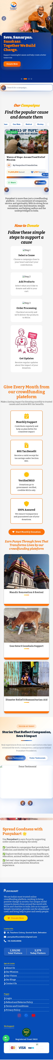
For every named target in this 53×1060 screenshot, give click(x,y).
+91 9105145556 (14, 941)
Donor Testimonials (15, 758)
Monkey (40, 124)
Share (13, 183)
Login (9, 998)
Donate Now (12, 64)
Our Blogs (11, 979)
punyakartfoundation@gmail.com (22, 937)
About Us (10, 968)
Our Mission (12, 972)
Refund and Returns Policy (19, 1002)
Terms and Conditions (17, 1006)
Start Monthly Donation (28, 532)
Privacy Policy (13, 1010)
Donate (41, 183)
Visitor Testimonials (37, 758)
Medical (29, 124)
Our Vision (11, 975)
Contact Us (11, 983)
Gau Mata (16, 124)
